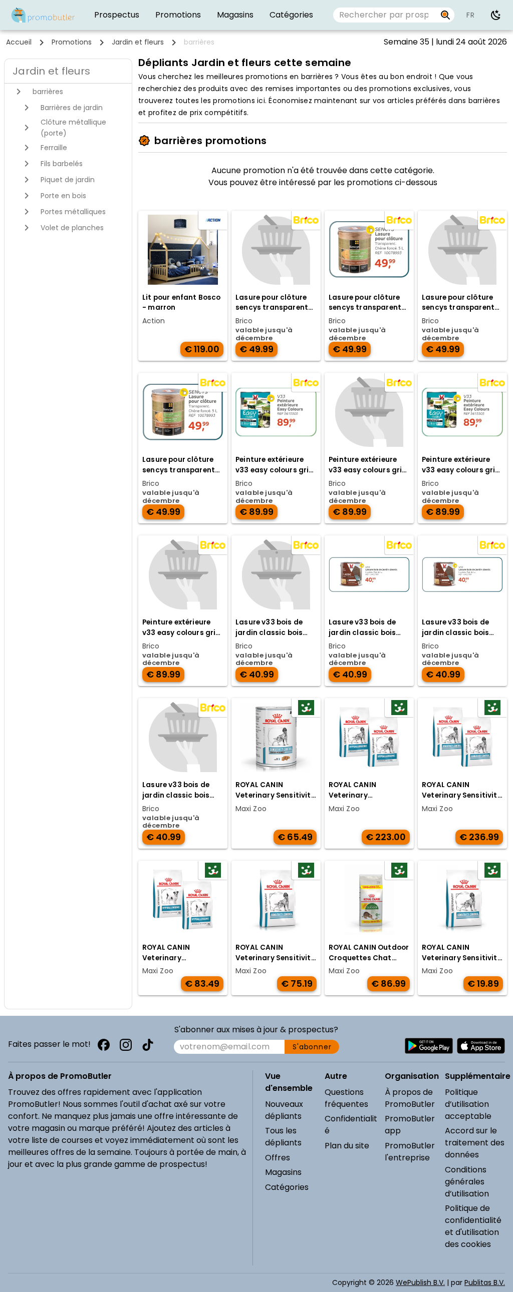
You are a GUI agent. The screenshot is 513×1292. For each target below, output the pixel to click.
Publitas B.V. (484, 1282)
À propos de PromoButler (410, 1098)
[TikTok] (148, 1045)
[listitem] (116, 15)
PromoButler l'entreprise (410, 1151)
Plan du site (347, 1145)
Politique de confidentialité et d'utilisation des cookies (473, 1226)
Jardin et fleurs (138, 42)
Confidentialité (351, 1124)
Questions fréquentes (346, 1098)
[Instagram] (126, 1045)
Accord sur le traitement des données (474, 1142)
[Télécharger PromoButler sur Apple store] (481, 1046)
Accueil (19, 42)
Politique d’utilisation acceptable (468, 1104)
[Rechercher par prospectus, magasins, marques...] (445, 15)
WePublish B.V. (420, 1282)
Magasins (283, 1172)
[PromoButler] (43, 15)
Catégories (287, 1187)
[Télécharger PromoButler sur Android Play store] (429, 1046)
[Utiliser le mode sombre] (496, 15)
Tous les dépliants (283, 1136)
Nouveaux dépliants (284, 1110)
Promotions (72, 42)
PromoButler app (410, 1124)
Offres (277, 1157)
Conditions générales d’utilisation (467, 1181)
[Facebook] (104, 1045)
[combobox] (384, 15)
